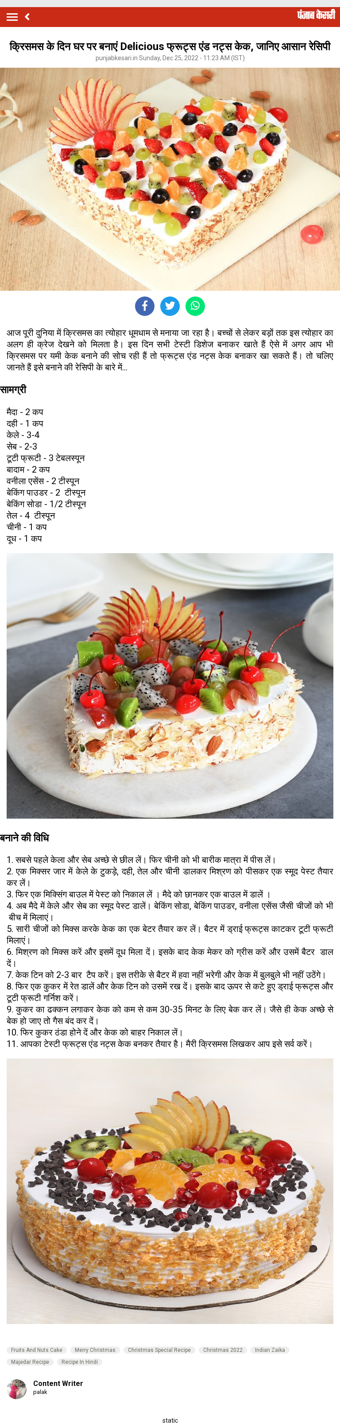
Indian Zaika (270, 1350)
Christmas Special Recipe (159, 1350)
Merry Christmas (95, 1350)
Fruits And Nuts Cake (36, 1350)
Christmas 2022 (223, 1350)
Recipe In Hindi (80, 1362)
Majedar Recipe (30, 1362)
